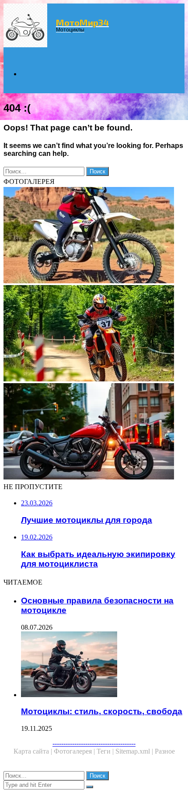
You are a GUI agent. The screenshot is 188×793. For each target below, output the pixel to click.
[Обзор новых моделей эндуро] (94, 236)
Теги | (106, 751)
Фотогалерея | (75, 751)
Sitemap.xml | (135, 751)
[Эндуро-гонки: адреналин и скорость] (94, 334)
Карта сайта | (34, 751)
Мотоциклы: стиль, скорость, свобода (101, 711)
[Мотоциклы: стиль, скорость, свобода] (103, 665)
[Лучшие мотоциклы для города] (94, 432)
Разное (165, 751)
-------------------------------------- (94, 743)
